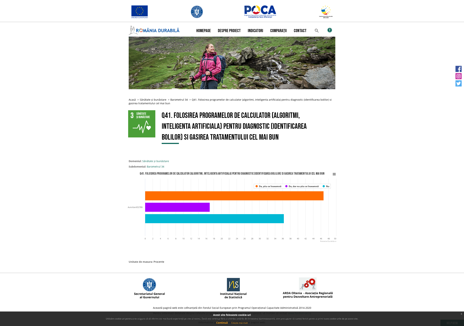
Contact (300, 30)
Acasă (132, 99)
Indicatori (255, 30)
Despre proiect (229, 30)
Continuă (222, 322)
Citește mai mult (239, 322)
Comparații (278, 30)
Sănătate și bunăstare (153, 99)
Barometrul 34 (179, 99)
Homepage (203, 30)
